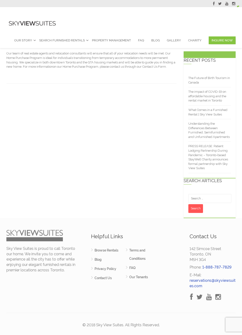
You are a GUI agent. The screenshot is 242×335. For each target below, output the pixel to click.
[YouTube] (227, 4)
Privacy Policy (105, 269)
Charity (195, 40)
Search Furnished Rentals (62, 40)
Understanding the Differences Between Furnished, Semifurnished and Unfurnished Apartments (209, 130)
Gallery (174, 40)
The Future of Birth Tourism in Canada (209, 80)
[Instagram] (233, 4)
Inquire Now (222, 40)
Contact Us (103, 278)
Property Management (111, 40)
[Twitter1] (220, 4)
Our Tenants (138, 277)
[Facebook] (214, 4)
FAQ (141, 40)
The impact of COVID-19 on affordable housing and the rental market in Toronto (207, 96)
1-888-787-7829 (217, 267)
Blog (155, 40)
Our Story (23, 40)
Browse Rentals (106, 250)
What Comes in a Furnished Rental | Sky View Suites (207, 112)
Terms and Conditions (137, 254)
